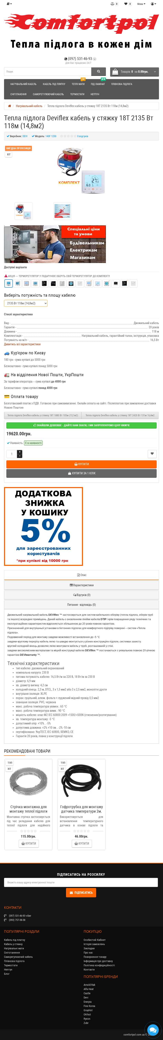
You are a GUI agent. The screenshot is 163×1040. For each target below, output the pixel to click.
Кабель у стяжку (13, 944)
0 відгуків (82, 136)
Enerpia (87, 1001)
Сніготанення (18, 94)
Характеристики (83, 585)
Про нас (88, 952)
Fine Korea (89, 1006)
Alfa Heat (89, 989)
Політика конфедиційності (99, 965)
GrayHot (88, 1010)
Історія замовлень (94, 944)
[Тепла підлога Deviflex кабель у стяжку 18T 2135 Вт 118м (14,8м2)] (81, 170)
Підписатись (83, 892)
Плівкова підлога (121, 84)
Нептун (95, 94)
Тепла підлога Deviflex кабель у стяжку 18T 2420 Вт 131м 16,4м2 (120, 415)
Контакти (89, 969)
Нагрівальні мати (14, 948)
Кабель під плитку (54, 84)
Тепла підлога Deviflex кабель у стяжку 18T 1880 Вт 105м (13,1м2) (42, 415)
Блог (7, 973)
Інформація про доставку (98, 961)
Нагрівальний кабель (23, 84)
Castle (87, 993)
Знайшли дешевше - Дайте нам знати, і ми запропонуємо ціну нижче (83, 425)
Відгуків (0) (83, 595)
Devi (86, 997)
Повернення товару (95, 956)
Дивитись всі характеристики (22, 344)
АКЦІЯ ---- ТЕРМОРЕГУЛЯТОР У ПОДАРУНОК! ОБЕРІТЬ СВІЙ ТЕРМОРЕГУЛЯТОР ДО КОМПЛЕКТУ (58, 276)
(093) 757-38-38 (16, 920)
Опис (83, 575)
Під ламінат (98, 82)
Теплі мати (78, 82)
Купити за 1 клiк (30, 800)
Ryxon (87, 1018)
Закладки (89, 948)
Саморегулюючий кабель (48, 94)
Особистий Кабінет (95, 939)
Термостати (77, 94)
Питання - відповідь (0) (81, 604)
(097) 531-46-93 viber (19, 915)
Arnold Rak (89, 984)
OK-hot (87, 1014)
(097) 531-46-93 (79, 58)
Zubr (86, 1023)
